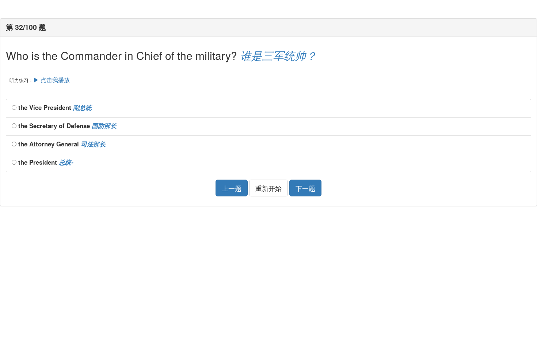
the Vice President (54, 107)
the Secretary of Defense (66, 125)
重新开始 (268, 188)
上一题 (231, 188)
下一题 (305, 188)
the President (44, 162)
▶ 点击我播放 (51, 80)
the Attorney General (61, 143)
